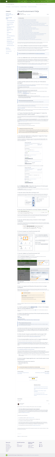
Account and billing (10, 22)
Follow (48, 14)
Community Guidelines (26, 455)
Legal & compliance (31, 445)
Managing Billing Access (10, 25)
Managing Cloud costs (10, 30)
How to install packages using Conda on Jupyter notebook (40, 395)
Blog (24, 1)
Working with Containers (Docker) (10, 42)
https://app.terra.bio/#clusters (40, 53)
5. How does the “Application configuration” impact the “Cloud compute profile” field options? (31, 24)
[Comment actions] (48, 403)
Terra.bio (22, 1)
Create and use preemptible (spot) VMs (34, 336)
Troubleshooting (10, 43)
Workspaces (9, 32)
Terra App (33, 1)
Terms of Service (32, 455)
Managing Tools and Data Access (10, 27)
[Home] (6, 1)
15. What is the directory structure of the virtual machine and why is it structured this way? (31, 34)
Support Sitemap (29, 1)
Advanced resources (10, 45)
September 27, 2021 (31, 417)
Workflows (9, 37)
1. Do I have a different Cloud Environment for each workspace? (27, 19)
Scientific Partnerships (8, 49)
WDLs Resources (8, 447)
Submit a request (43, 1)
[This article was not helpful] (34, 378)
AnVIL (18, 444)
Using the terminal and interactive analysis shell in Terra (41, 389)
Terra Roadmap (8, 445)
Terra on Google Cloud (15, 6)
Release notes (30, 446)
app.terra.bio (37, 455)
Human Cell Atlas (19, 446)
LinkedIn (41, 446)
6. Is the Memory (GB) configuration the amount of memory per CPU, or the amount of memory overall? (33, 25)
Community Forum (8, 446)
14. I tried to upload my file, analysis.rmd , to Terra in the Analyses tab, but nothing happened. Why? (32, 33)
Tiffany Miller (22, 13)
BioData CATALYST (19, 445)
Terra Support (8, 6)
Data (8, 34)
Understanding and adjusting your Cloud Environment (26, 349)
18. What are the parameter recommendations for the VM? (26, 38)
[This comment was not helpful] (19, 433)
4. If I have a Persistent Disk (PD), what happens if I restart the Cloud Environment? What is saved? (32, 23)
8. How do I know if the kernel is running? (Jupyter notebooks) (27, 27)
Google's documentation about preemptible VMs (25, 342)
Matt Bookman (22, 403)
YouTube (41, 445)
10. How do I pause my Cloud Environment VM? (25, 30)
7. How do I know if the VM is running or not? (24, 26)
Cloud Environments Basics (32, 6)
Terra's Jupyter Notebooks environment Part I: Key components (26, 105)
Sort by (47, 400)
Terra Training (8, 448)
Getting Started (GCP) (11, 20)
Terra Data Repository (11, 35)
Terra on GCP (8, 444)
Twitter (41, 444)
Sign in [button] (48, 1)
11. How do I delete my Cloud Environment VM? (25, 31)
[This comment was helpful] (18, 433)
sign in (20, 436)
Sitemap (7, 53)
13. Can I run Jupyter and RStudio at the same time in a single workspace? (28, 32)
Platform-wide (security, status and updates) (9, 14)
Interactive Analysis (23, 6)
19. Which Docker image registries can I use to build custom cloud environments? (29, 39)
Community (38, 1)
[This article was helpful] (32, 378)
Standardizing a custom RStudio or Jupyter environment (40, 391)
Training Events (9, 51)
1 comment (28, 14)
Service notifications (31, 447)
